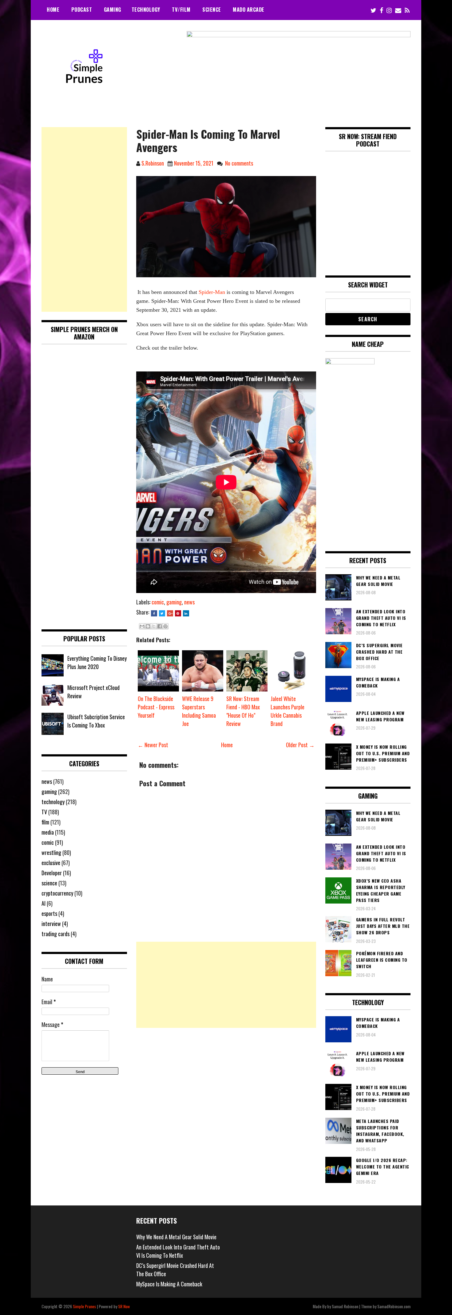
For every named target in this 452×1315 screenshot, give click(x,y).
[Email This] (142, 626)
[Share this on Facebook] (154, 613)
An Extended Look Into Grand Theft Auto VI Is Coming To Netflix (178, 1251)
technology (53, 802)
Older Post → (300, 745)
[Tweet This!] (162, 613)
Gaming (112, 9)
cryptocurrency (57, 893)
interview (51, 924)
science (49, 883)
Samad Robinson (345, 1306)
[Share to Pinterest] (165, 626)
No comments (239, 163)
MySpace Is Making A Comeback (169, 1284)
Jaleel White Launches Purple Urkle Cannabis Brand (287, 711)
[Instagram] (389, 10)
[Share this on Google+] (170, 613)
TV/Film (181, 9)
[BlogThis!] (148, 626)
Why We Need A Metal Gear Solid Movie (176, 1237)
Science (211, 9)
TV (44, 812)
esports (49, 913)
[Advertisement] (226, 985)
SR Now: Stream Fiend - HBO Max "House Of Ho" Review (243, 711)
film (45, 822)
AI (44, 903)
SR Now (124, 1306)
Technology (146, 9)
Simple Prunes (84, 1306)
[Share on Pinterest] (178, 613)
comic (158, 602)
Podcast (81, 9)
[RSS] (407, 10)
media (48, 832)
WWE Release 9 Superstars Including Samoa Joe (199, 711)
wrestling (51, 852)
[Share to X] (154, 626)
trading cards (55, 934)
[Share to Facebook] (160, 626)
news (189, 602)
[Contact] (398, 10)
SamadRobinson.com (393, 1306)
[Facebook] (381, 10)
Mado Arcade (248, 9)
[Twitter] (373, 10)
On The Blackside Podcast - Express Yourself (156, 707)
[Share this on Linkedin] (186, 613)
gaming (174, 602)
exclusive (51, 863)
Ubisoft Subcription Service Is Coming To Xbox (96, 721)
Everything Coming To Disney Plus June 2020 (97, 662)
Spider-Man (212, 292)
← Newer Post (153, 745)
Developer (52, 873)
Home (53, 9)
